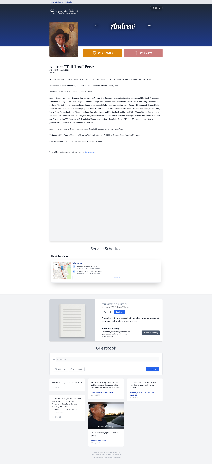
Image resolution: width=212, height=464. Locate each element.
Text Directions (115, 278)
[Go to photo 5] (103, 426)
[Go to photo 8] (107, 426)
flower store (89, 151)
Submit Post (152, 369)
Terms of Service (112, 454)
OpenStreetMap (108, 458)
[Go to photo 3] (101, 426)
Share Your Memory (150, 332)
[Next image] (121, 415)
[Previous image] (90, 415)
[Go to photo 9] (109, 426)
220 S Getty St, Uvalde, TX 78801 (89, 273)
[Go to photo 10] (110, 426)
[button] (62, 268)
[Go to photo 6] (105, 426)
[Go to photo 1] (98, 426)
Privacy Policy (100, 454)
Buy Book (119, 312)
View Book (107, 312)
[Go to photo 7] (106, 426)
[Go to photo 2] (99, 426)
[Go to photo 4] (102, 426)
